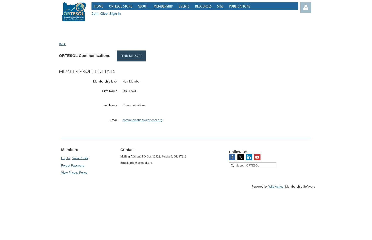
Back (62, 44)
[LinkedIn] (249, 157)
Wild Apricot (276, 186)
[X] (240, 157)
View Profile (80, 158)
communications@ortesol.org (142, 120)
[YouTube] (257, 157)
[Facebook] (232, 157)
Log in (305, 7)
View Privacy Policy (74, 172)
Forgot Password (72, 165)
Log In (65, 158)
